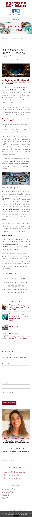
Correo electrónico (8, 392)
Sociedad (5, 495)
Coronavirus (8, 38)
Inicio (3, 38)
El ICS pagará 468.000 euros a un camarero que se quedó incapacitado (19, 336)
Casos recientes (7, 489)
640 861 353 (19, 14)
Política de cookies (22, 514)
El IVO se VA (14, 327)
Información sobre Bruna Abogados (13, 472)
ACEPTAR (16, 515)
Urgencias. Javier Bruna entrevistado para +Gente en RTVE (19, 307)
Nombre (5, 383)
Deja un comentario (25, 60)
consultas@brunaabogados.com (18, 451)
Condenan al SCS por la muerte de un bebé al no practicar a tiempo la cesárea (19, 317)
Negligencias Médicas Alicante (11, 475)
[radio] (9, 286)
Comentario (6, 364)
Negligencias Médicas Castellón (12, 478)
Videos (4, 498)
